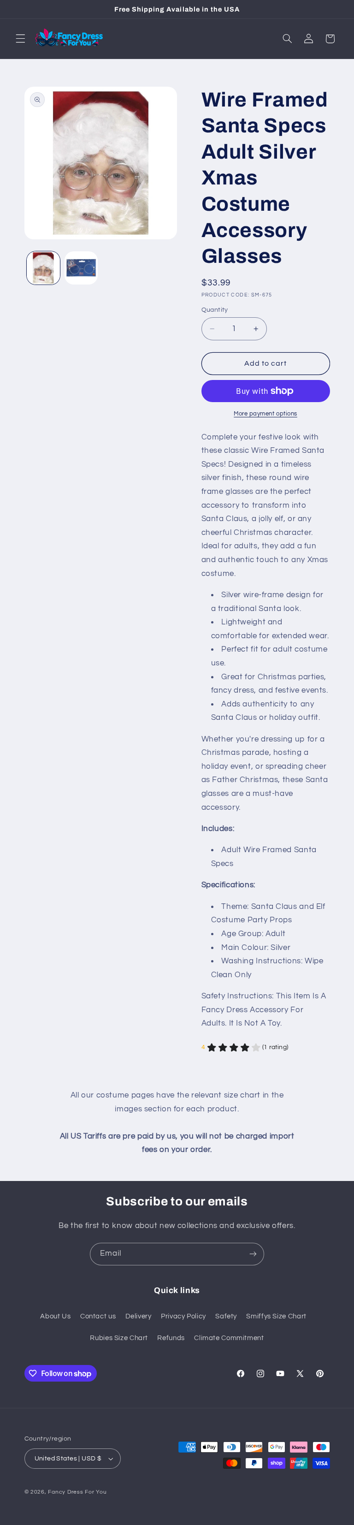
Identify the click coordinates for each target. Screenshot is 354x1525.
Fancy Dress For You (77, 1492)
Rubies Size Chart (119, 1338)
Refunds (170, 1338)
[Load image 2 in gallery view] (81, 268)
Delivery (138, 1316)
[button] (20, 38)
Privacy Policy (183, 1316)
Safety (226, 1316)
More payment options (265, 414)
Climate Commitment (229, 1338)
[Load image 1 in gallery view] (43, 268)
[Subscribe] (253, 1254)
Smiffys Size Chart (276, 1316)
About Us (55, 1316)
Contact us (98, 1316)
